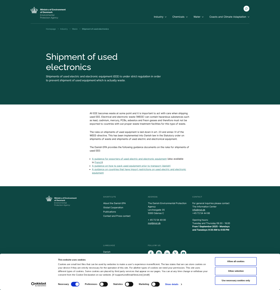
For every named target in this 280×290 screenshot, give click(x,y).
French (98, 162)
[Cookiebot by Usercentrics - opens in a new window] (38, 284)
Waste (75, 29)
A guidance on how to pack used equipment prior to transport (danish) (131, 165)
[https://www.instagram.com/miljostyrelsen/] (159, 253)
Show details (171, 284)
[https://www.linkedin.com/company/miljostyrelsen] (167, 253)
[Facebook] (151, 253)
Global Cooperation (113, 207)
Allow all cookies (235, 261)
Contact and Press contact (116, 216)
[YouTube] (183, 253)
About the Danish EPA (114, 203)
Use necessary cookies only (236, 280)
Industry (64, 29)
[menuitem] (160, 19)
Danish (106, 251)
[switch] (103, 284)
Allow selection (236, 271)
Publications (109, 211)
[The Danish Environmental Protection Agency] (48, 13)
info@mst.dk (198, 209)
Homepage (51, 29)
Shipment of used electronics (95, 29)
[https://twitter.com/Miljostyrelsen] (175, 253)
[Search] (246, 9)
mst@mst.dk (154, 223)
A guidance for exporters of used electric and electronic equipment (129, 158)
